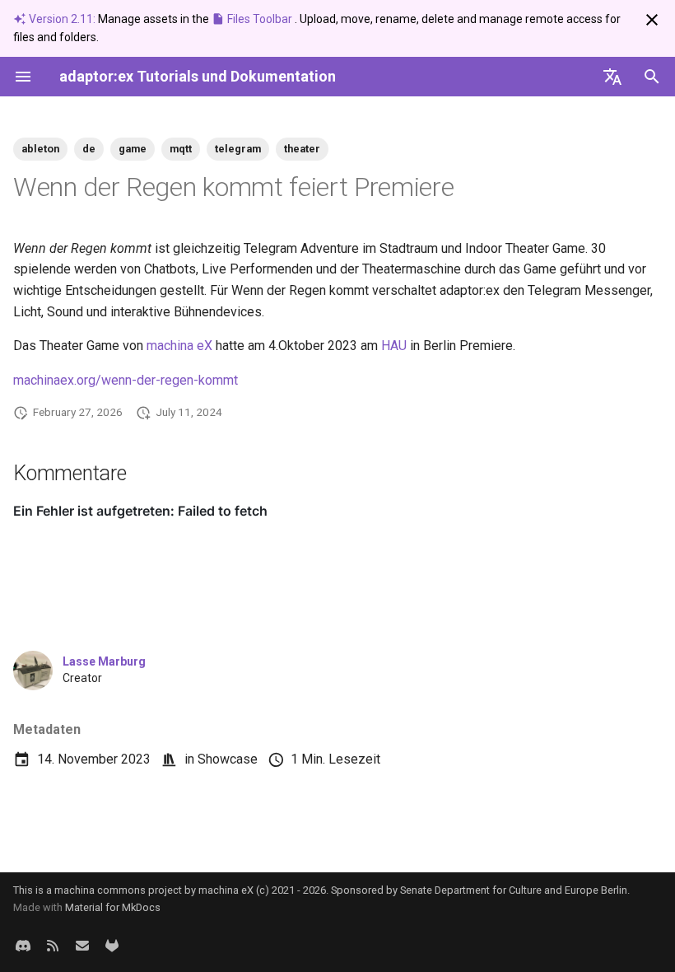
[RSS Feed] (53, 945)
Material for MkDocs (113, 907)
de (88, 149)
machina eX (179, 345)
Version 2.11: (62, 19)
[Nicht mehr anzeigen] (652, 20)
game (133, 149)
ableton (40, 149)
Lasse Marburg (104, 661)
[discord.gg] (23, 945)
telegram (238, 149)
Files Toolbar (260, 19)
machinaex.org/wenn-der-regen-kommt (125, 380)
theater (302, 149)
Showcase (228, 759)
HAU (394, 345)
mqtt (181, 149)
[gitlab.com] (112, 945)
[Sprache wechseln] (612, 76)
